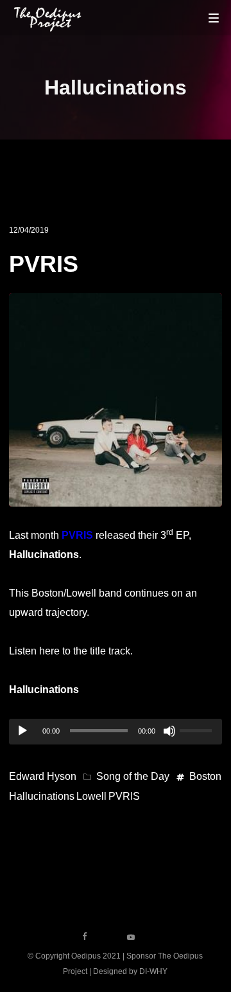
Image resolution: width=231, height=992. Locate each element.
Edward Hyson (42, 776)
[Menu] (214, 17)
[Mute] (169, 731)
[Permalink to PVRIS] (115, 496)
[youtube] (131, 941)
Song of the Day (132, 776)
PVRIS (43, 264)
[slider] (198, 729)
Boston (205, 776)
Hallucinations (41, 796)
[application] (115, 731)
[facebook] (84, 936)
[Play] (22, 731)
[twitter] (108, 936)
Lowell (91, 796)
